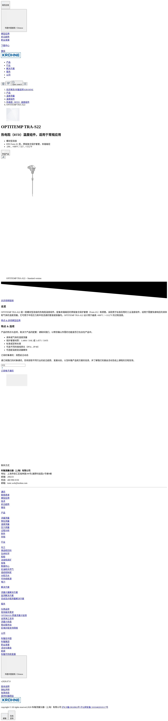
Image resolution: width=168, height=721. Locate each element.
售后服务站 (6, 625)
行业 (8, 65)
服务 (8, 72)
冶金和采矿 (6, 560)
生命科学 (5, 553)
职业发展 (5, 40)
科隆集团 (5, 641)
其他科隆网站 (7, 696)
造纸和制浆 (6, 572)
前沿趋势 (5, 37)
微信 (3, 507)
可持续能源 (6, 579)
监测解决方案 (7, 595)
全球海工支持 (7, 618)
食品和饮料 (6, 550)
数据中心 (5, 566)
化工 (3, 547)
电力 (3, 582)
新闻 (3, 651)
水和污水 (5, 575)
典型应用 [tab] (16, 320)
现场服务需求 (7, 612)
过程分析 (5, 530)
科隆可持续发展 (8, 654)
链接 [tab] (11, 300)
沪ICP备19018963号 (71, 707)
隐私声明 (5, 690)
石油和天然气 (7, 569)
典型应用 (5, 34)
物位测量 (5, 521)
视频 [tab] (7, 300)
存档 (3, 537)
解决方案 (10, 68)
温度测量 (5, 524)
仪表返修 (5, 609)
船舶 (3, 557)
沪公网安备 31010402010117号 (94, 707)
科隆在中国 (6, 638)
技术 (3, 501)
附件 (3, 534)
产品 (8, 62)
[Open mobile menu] (25, 83)
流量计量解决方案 (9, 592)
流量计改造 (6, 622)
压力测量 (5, 527)
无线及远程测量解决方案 (12, 599)
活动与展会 (6, 648)
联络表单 (5, 495)
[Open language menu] (3, 83)
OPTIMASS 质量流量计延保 (14, 615)
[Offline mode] (8, 83)
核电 (3, 563)
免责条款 (5, 693)
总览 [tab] (3, 300)
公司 (8, 75)
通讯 (3, 492)
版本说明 (5, 686)
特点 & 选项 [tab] (6, 320)
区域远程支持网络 (9, 628)
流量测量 (5, 518)
